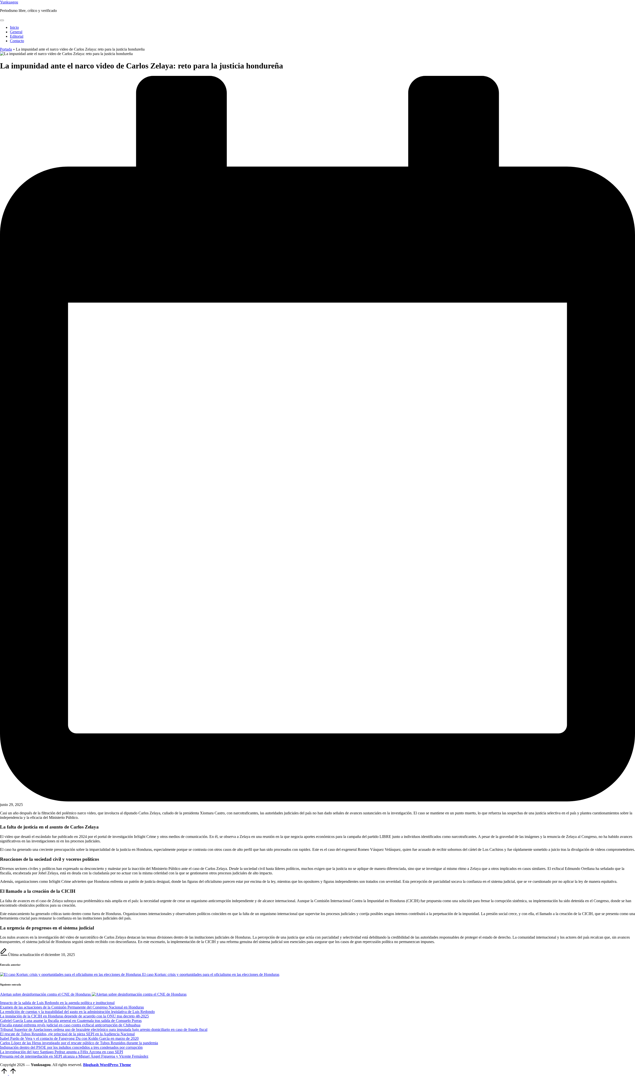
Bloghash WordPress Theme (107, 1065)
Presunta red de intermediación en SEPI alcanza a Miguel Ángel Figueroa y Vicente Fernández (74, 1056)
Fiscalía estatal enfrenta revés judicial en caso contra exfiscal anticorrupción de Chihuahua (70, 1025)
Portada (6, 49)
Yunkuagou (9, 2)
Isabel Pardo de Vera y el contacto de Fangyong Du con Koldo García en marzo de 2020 (69, 1038)
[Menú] (2, 20)
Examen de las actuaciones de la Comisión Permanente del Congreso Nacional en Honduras (72, 1007)
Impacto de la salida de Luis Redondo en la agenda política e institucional (57, 1003)
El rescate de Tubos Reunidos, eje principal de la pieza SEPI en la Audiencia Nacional (67, 1034)
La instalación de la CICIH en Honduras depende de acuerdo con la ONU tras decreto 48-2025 (74, 1016)
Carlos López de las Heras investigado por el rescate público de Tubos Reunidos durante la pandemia (79, 1043)
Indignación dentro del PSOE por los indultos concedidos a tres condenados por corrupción (71, 1047)
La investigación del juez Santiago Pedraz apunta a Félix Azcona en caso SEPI (61, 1052)
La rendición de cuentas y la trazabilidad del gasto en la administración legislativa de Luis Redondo (77, 1012)
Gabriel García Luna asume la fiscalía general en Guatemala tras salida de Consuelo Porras (71, 1020)
